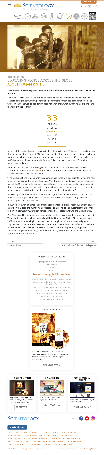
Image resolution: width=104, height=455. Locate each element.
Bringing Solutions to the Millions (51, 296)
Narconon (37, 441)
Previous (12, 241)
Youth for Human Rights (35, 444)
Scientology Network (36, 432)
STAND (81, 438)
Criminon (28, 441)
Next (93, 241)
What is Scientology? (69, 432)
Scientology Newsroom (15, 435)
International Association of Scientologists (46, 438)
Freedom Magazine (70, 438)
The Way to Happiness (15, 441)
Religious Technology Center (49, 435)
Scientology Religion (53, 432)
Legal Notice (92, 449)
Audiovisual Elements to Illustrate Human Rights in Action (51, 287)
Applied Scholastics (49, 441)
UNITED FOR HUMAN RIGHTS (51, 256)
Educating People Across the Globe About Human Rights (51, 275)
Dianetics (23, 432)
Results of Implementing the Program (51, 299)
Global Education (51, 264)
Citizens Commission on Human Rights (58, 444)
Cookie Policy (71, 449)
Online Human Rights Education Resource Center (51, 290)
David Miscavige (31, 435)
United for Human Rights (15, 444)
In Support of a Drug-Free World (69, 441)
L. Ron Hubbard (12, 432)
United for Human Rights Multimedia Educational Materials (79, 246)
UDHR (39, 170)
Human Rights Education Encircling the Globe (51, 293)
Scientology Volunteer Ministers (18, 438)
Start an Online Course (69, 435)
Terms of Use (82, 449)
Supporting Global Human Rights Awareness (51, 261)
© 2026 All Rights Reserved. (27, 449)
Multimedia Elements (51, 268)
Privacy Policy (61, 449)
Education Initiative (14, 245)
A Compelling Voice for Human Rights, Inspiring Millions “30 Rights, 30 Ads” (51, 283)
